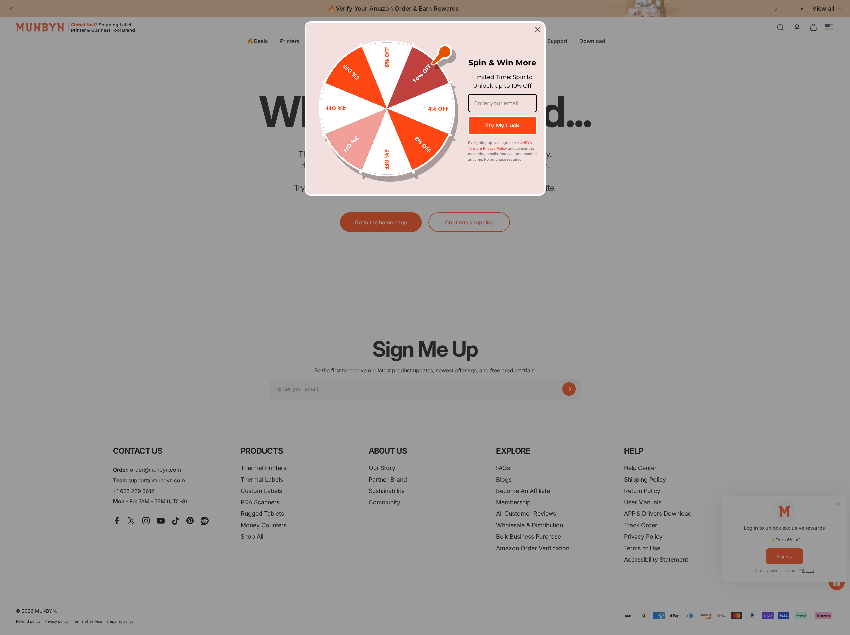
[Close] (538, 29)
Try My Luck (502, 125)
